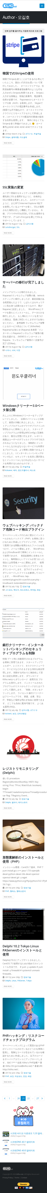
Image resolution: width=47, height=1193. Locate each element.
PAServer (21, 980)
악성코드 (18, 1076)
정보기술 (26, 586)
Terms (16, 1177)
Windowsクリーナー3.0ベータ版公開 (23, 407)
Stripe (7, 137)
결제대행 (15, 137)
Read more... (8, 143)
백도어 (16, 590)
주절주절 (37, 134)
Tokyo (29, 980)
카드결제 (23, 137)
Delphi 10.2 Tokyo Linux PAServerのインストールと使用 (22, 950)
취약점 (33, 590)
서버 (13, 350)
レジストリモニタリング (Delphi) (21, 770)
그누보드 (9, 590)
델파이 (14, 802)
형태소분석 (21, 891)
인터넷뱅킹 (21, 713)
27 (37, 1098)
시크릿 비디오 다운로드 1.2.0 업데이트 (28, 1133)
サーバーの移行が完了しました (23, 284)
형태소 (13, 891)
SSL (18, 227)
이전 (18, 350)
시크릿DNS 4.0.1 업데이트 (22, 1141)
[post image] (23, 51)
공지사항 (29, 224)
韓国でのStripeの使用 (18, 73)
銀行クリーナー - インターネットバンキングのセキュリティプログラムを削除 (23, 649)
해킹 (38, 590)
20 (18, 1098)
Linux (14, 980)
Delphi (8, 802)
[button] (42, 6)
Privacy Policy (8, 1177)
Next (42, 1098)
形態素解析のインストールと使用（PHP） (23, 859)
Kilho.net (19, 1174)
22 (28, 1098)
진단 (25, 1076)
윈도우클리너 (23, 470)
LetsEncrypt (10, 227)
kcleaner (8, 470)
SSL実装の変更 (13, 187)
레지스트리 (22, 802)
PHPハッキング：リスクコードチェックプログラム (23, 1037)
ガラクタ (29, 134)
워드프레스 (24, 590)
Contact (24, 1177)
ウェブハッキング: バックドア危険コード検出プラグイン (23, 527)
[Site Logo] (10, 5)
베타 (15, 470)
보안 (14, 713)
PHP (7, 891)
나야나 (8, 350)
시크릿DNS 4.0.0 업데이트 (22, 1150)
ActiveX (8, 713)
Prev (4, 1098)
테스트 (33, 470)
